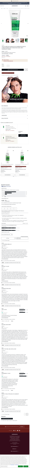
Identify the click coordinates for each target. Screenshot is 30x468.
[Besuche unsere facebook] (14, 431)
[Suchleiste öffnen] (3, 6)
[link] (26, 6)
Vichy (7, 8)
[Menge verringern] (3, 66)
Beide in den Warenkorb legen (23, 135)
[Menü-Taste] (1, 6)
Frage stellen (11, 53)
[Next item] (28, 163)
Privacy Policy (12, 464)
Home (2, 8)
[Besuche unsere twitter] (16, 431)
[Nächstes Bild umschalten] (28, 23)
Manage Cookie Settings (4, 466)
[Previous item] (1, 163)
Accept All (20, 466)
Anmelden (21, 426)
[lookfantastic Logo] (15, 6)
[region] (14, 461)
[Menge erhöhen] (8, 66)
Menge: (3, 64)
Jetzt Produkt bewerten (5, 53)
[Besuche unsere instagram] (18, 431)
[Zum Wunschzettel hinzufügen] (26, 70)
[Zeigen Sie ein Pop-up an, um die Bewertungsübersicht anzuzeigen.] (21, 167)
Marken (4, 8)
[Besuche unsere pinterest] (20, 431)
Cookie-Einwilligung (14, 442)
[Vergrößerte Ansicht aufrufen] (27, 36)
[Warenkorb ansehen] (28, 6)
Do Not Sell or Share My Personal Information (14, 443)
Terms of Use (17, 464)
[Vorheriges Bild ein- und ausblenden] (1, 23)
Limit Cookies (26, 466)
